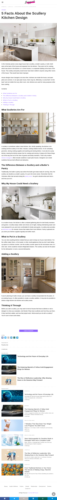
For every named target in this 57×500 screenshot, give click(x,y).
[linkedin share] (11, 338)
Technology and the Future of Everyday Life (32, 356)
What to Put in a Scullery (10, 100)
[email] (23, 498)
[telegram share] (17, 338)
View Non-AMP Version (33, 492)
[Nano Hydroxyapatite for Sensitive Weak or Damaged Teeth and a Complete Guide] (12, 440)
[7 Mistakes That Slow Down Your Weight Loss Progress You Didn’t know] (12, 425)
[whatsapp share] (14, 338)
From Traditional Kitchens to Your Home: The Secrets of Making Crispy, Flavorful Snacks (38, 469)
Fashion (27, 405)
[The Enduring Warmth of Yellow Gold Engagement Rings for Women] (8, 369)
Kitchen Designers (6, 158)
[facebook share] (2, 338)
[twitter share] (5, 338)
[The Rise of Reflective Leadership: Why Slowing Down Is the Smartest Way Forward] (8, 380)
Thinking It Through (8, 104)
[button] (28, 128)
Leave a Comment (28, 330)
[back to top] (54, 494)
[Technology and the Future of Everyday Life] (8, 359)
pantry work (28, 176)
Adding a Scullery (8, 102)
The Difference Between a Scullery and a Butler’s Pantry (19, 95)
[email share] (8, 338)
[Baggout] (29, 2)
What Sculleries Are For (10, 93)
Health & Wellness (30, 420)
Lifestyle (10, 6)
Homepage (3, 6)
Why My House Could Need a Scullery (14, 98)
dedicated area (6, 229)
